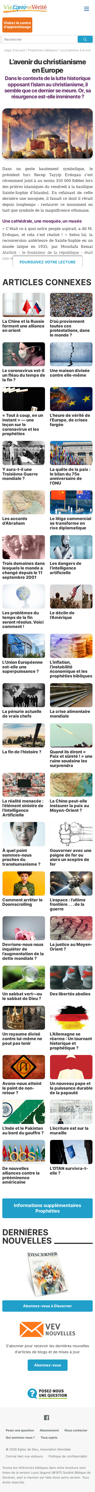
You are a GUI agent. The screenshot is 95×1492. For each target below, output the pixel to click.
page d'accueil (14, 50)
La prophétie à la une (75, 50)
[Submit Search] (85, 39)
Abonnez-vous (47, 1365)
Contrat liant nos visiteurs (24, 1456)
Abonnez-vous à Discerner (47, 1306)
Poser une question (20, 1430)
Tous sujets (49, 1437)
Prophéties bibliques (42, 50)
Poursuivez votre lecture (48, 262)
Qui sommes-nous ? (20, 1437)
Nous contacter (76, 1430)
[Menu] (86, 9)
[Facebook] (47, 1418)
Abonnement (49, 1430)
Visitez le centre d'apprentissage (17, 25)
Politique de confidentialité (68, 1456)
